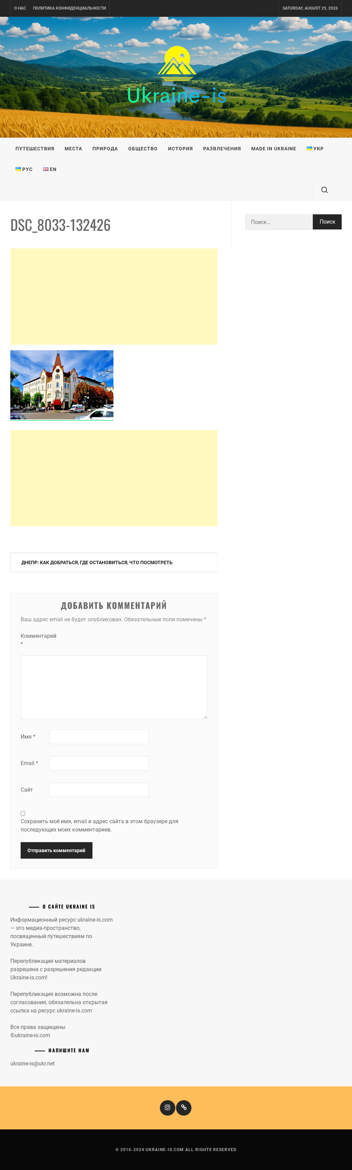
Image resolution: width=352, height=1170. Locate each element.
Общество (143, 148)
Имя (28, 736)
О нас (20, 8)
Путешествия (34, 148)
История (180, 148)
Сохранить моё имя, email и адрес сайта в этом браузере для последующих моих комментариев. (99, 825)
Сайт (27, 789)
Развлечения (222, 148)
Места (73, 148)
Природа (105, 148)
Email (29, 763)
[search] (324, 190)
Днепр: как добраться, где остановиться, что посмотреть (97, 562)
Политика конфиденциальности (69, 8)
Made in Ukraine (273, 148)
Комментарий (34, 640)
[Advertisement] (114, 296)
